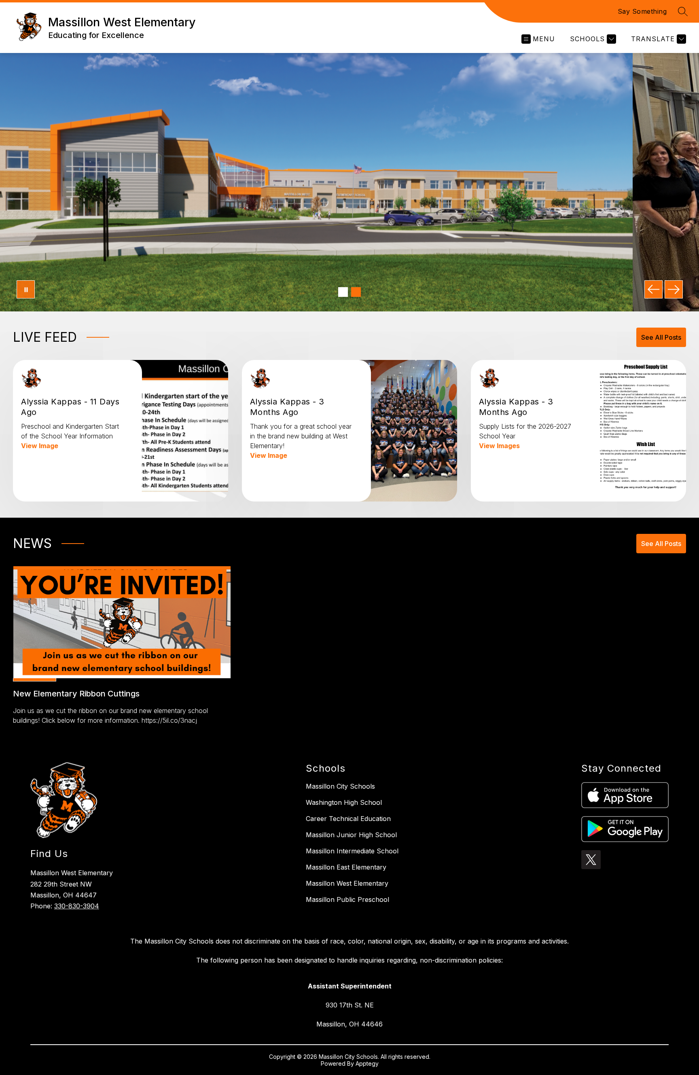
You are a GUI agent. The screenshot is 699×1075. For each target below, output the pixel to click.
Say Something (642, 11)
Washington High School (344, 802)
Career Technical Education (348, 819)
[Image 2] (356, 292)
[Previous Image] (653, 289)
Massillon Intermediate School (352, 851)
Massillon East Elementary (346, 867)
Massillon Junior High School (351, 835)
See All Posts (661, 337)
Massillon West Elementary (347, 883)
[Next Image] (674, 289)
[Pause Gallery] (26, 289)
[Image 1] (343, 292)
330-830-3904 (76, 906)
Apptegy (367, 1063)
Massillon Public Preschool (347, 899)
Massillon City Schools (340, 786)
